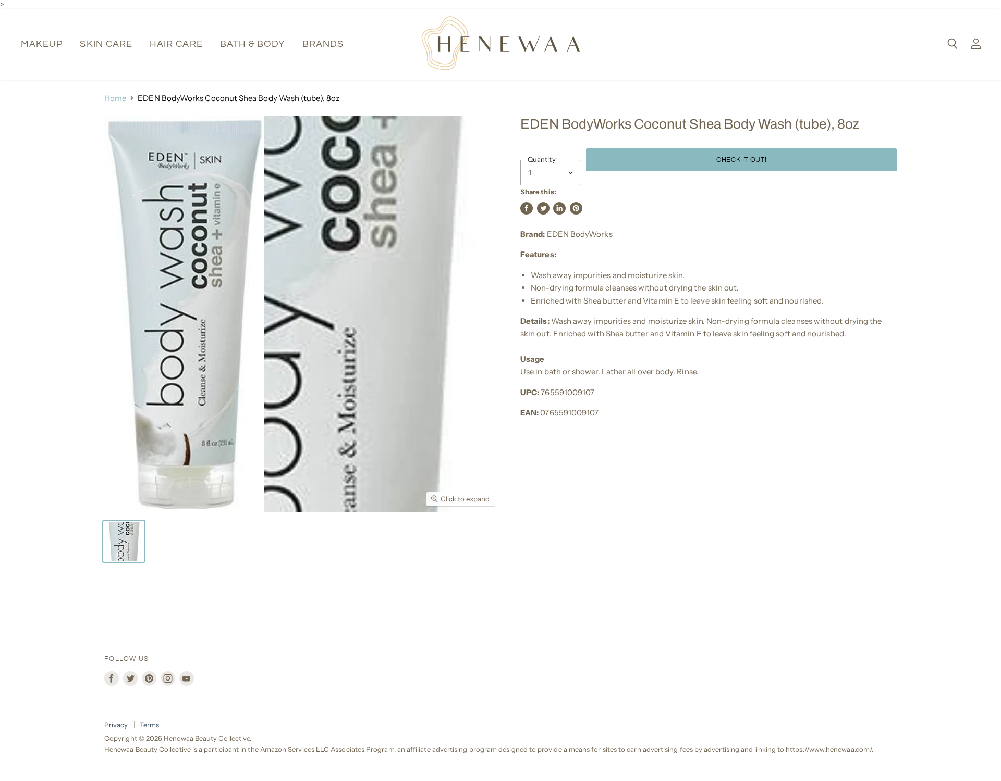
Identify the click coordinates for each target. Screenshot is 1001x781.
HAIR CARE (176, 44)
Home (115, 98)
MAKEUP (42, 44)
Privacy (116, 725)
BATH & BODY (252, 44)
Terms (149, 725)
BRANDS (323, 44)
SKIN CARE (106, 44)
